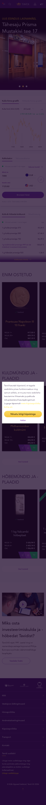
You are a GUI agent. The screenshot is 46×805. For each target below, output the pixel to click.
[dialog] (23, 402)
